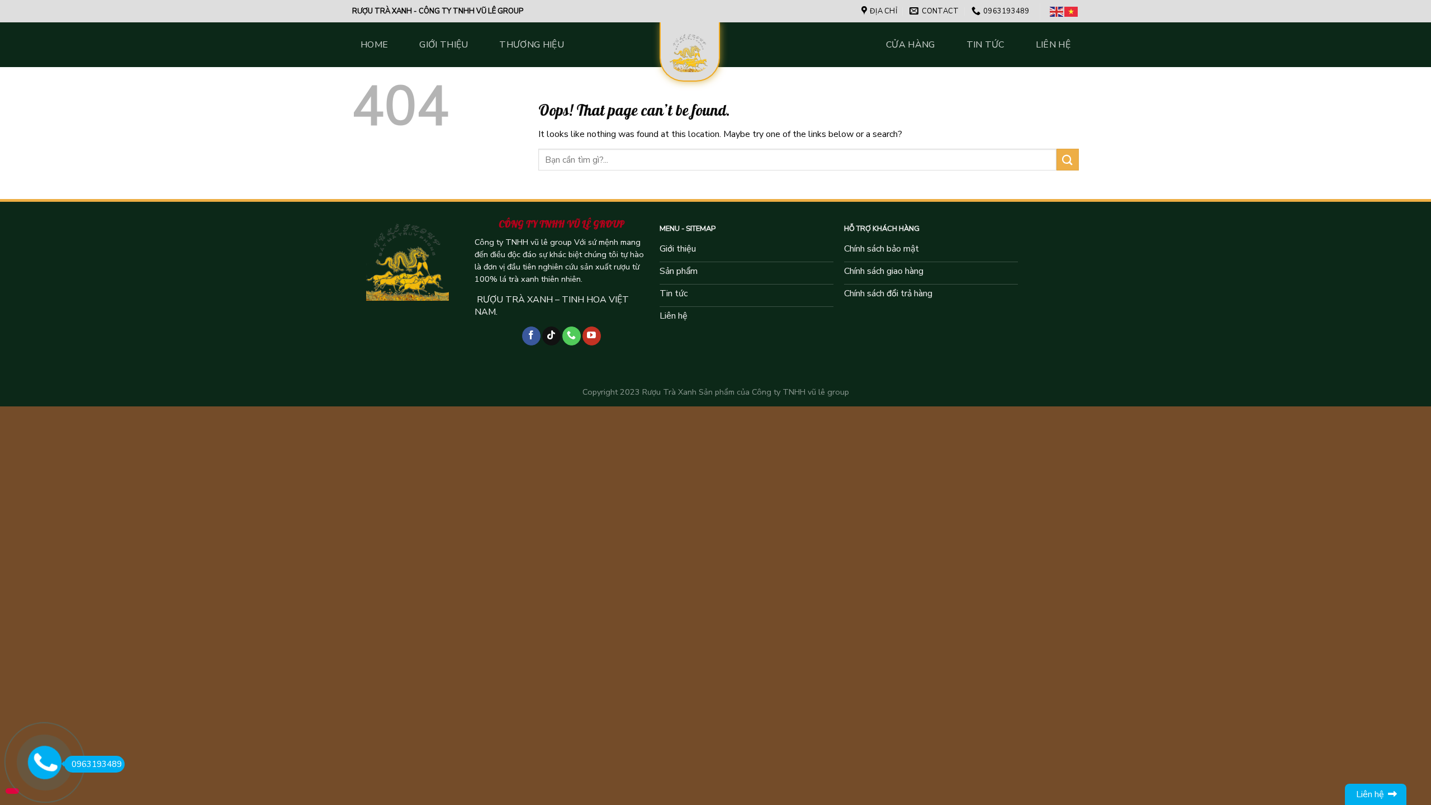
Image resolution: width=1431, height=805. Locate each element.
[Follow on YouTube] (591, 335)
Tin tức (985, 45)
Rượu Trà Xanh (669, 391)
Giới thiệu (443, 45)
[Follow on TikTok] (551, 335)
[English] (1057, 11)
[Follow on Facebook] (531, 335)
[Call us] (571, 335)
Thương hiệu (531, 45)
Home (374, 45)
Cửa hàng (910, 45)
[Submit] (1067, 160)
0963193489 (97, 764)
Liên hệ (1053, 45)
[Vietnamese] (1071, 11)
